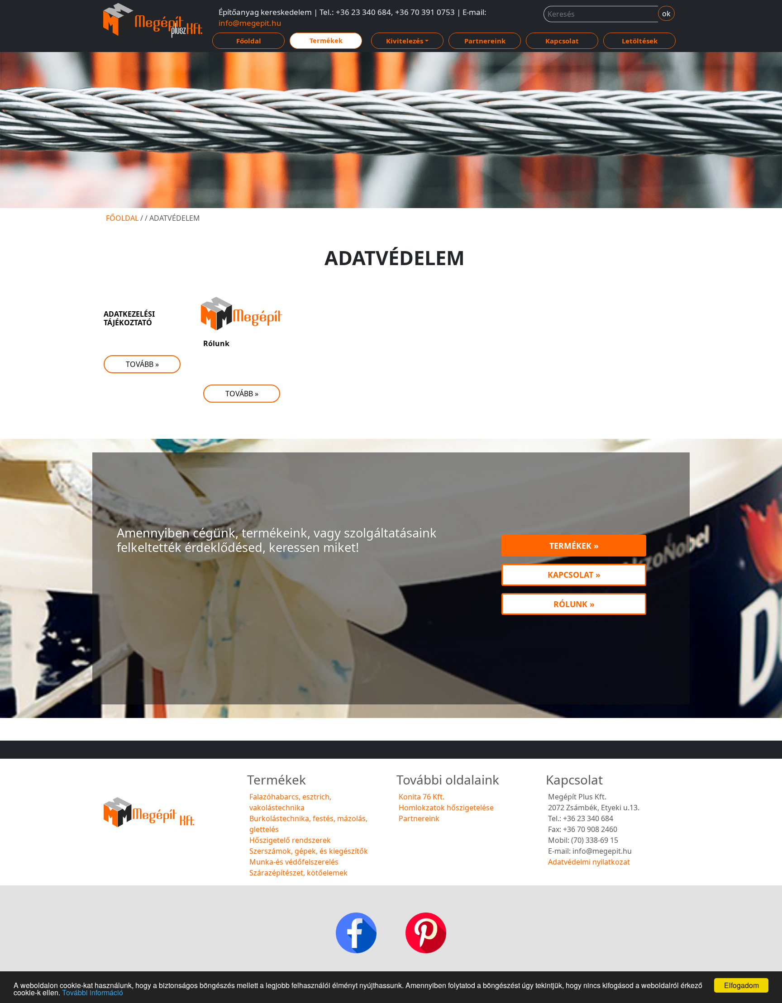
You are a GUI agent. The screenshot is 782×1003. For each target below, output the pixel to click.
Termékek (326, 40)
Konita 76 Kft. (421, 797)
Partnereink (484, 40)
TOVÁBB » (142, 364)
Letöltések (640, 40)
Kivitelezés (404, 40)
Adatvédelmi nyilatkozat (589, 862)
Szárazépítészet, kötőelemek (298, 873)
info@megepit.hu (250, 23)
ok (666, 14)
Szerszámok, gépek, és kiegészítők (308, 851)
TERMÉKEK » (574, 545)
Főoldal (248, 40)
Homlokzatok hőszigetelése (446, 808)
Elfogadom (741, 985)
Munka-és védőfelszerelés (294, 862)
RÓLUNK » (574, 604)
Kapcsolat (562, 40)
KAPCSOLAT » (574, 574)
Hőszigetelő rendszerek (290, 840)
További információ (92, 992)
